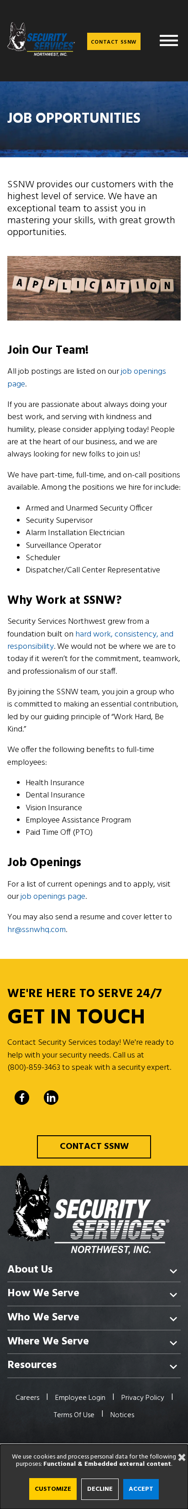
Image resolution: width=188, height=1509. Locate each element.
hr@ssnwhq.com (36, 930)
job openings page (53, 896)
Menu (169, 40)
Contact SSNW (114, 42)
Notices (122, 1415)
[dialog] (94, 1476)
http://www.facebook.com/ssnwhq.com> (22, 1097)
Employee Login (80, 1398)
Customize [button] (53, 1489)
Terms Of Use (74, 1415)
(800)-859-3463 (33, 1067)
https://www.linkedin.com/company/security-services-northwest (51, 1097)
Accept (141, 1489)
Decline (100, 1489)
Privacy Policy (142, 1398)
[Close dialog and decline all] (179, 1450)
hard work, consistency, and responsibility (90, 640)
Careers (27, 1398)
